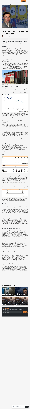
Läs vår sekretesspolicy (10, 315)
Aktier (10, 0)
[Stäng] (27, 308)
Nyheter (8, 0)
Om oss (17, 1)
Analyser (5, 0)
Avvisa (23, 406)
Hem (2, 4)
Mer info (16, 407)
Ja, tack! (25, 312)
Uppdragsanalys (14, 0)
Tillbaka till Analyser (6, 280)
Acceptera (26, 406)
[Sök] (28, 1)
